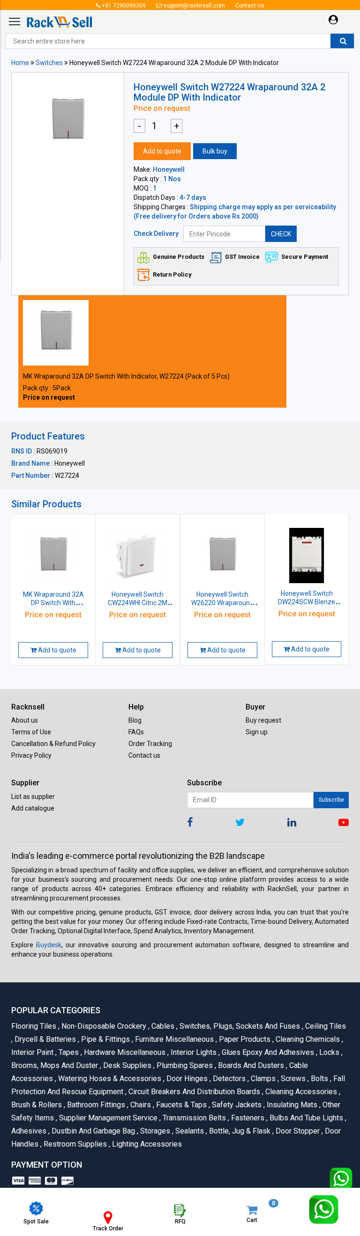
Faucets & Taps (181, 1104)
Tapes (68, 1052)
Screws (293, 1078)
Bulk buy (214, 151)
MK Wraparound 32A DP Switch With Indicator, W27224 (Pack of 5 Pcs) (126, 376)
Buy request (263, 720)
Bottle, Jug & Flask (239, 1130)
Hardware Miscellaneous (124, 1052)
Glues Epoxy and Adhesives (267, 1052)
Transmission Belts (193, 1117)
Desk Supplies (126, 1065)
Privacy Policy (31, 755)
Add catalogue (32, 808)
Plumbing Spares (184, 1065)
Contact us (144, 755)
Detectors (229, 1078)
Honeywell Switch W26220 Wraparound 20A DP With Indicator (223, 603)
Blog (135, 720)
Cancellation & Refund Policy (53, 743)
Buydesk (48, 945)
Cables (162, 1026)
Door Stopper (297, 1130)
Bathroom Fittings (95, 1104)
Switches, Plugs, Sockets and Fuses (239, 1026)
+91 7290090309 (123, 5)
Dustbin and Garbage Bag (92, 1130)
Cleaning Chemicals (307, 1039)
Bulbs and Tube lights (305, 1117)
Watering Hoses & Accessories (109, 1078)
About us (24, 720)
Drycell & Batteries (44, 1039)
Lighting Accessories (145, 1144)
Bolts (319, 1078)
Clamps (263, 1078)
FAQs (136, 732)
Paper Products (244, 1039)
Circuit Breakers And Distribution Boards (193, 1091)
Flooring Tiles (34, 1026)
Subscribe (331, 800)
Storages (154, 1130)
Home (20, 62)
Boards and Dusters (250, 1065)
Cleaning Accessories (300, 1091)
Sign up (257, 732)
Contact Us (249, 5)
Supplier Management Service (107, 1117)
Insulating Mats (291, 1104)
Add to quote (162, 151)
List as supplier (33, 796)
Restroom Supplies (74, 1144)
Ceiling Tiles (324, 1026)
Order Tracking (150, 743)
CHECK (281, 234)
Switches (49, 62)
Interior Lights (192, 1052)
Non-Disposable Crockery (103, 1026)
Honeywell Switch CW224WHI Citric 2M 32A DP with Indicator (137, 603)
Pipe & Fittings (105, 1039)
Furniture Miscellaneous (174, 1039)
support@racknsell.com (193, 5)
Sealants (189, 1130)
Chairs (140, 1104)
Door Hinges (186, 1078)
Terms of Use (31, 732)
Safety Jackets (236, 1104)
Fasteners (247, 1117)
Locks (328, 1052)
